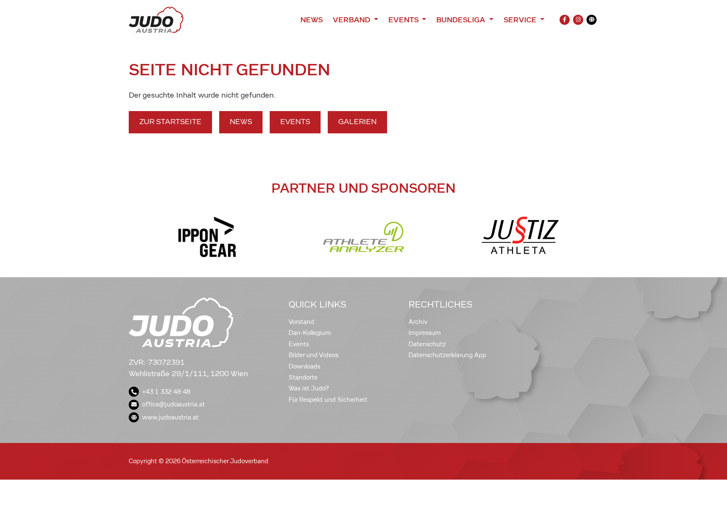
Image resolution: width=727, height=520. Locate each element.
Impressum (425, 333)
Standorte (303, 377)
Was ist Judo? (309, 388)
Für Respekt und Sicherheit (328, 399)
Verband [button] (352, 19)
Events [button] (404, 19)
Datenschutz (427, 344)
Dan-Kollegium (310, 333)
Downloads (304, 366)
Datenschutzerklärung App (447, 355)
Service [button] (521, 19)
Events (295, 121)
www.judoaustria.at (170, 417)
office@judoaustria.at (173, 404)
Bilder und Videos (313, 355)
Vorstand (301, 322)
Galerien (357, 121)
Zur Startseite (170, 121)
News (311, 19)
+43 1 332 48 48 (166, 391)
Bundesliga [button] (461, 19)
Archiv (418, 322)
